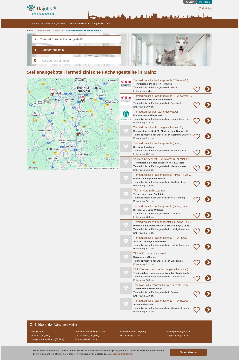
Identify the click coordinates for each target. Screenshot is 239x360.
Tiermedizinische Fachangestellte (47, 23)
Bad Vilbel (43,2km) (130, 335)
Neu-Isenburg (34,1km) (87, 335)
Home (30, 30)
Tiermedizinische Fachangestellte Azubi (90, 23)
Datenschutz (114, 354)
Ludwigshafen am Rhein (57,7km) (46, 339)
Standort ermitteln (52, 50)
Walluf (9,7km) (36, 331)
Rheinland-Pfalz (44, 30)
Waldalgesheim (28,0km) (178, 331)
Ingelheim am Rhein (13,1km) (90, 331)
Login (191, 1)
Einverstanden (188, 352)
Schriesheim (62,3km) (86, 339)
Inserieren (204, 1)
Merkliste (206, 8)
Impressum (127, 354)
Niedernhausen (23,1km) (133, 331)
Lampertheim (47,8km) (177, 335)
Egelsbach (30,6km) (39, 335)
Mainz (58, 30)
